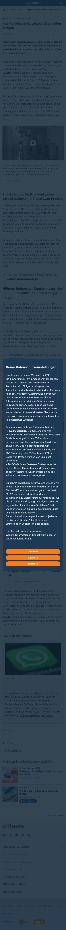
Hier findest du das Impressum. (24, 531)
